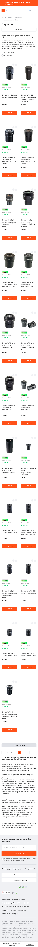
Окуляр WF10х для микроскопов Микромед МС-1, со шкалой (9, 160)
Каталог (10, 17)
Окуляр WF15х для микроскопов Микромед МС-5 (8, 345)
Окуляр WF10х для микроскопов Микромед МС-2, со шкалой (28, 160)
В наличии (8, 55)
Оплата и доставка (18, 899)
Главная (4, 17)
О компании (6, 899)
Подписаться (19, 853)
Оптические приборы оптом (11, 903)
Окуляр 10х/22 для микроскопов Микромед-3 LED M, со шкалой (28, 223)
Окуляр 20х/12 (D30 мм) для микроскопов (28, 654)
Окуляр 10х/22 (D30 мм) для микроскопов (9, 531)
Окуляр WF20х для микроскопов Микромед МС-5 (8, 407)
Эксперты (13, 910)
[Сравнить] (16, 65)
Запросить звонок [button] (20, 875)
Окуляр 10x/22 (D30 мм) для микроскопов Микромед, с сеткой (28, 532)
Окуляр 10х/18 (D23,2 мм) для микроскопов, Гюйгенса (28, 471)
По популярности (8, 52)
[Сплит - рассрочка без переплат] (5, 84)
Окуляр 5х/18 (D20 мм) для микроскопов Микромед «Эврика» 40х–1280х (28, 98)
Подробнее (12, 945)
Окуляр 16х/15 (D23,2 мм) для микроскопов (9, 96)
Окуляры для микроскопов (11, 21)
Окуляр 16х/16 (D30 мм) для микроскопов (9, 654)
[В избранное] (13, 65)
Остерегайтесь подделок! (10, 914)
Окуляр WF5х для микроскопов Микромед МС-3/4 (8, 470)
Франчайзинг (23, 910)
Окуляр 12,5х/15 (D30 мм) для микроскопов (28, 592)
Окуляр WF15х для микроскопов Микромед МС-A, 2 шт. (27, 346)
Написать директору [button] (20, 880)
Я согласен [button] (30, 944)
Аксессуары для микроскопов (12, 19)
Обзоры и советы (8, 906)
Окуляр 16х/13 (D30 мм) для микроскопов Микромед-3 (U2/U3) (9, 284)
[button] (9, 113)
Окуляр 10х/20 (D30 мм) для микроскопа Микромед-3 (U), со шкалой (9, 223)
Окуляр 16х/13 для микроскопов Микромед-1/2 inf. (27, 284)
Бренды (18, 906)
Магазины (25, 906)
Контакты (5, 910)
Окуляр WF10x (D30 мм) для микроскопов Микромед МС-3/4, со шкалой (9, 715)
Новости (26, 903)
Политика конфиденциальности (11, 941)
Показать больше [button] (19, 745)
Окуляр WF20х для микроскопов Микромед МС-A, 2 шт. (27, 408)
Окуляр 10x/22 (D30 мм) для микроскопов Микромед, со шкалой (9, 594)
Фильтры (18, 30)
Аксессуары (18, 17)
